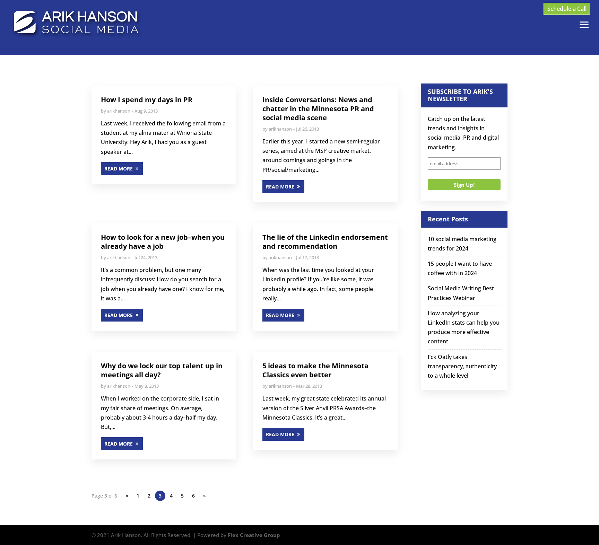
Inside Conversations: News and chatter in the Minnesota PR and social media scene (318, 108)
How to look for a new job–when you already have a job (163, 241)
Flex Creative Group (254, 534)
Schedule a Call (567, 8)
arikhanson (118, 111)
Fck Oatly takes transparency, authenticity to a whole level (462, 366)
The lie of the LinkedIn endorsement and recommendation (325, 241)
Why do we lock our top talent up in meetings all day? (162, 370)
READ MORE (118, 168)
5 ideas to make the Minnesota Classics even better (315, 370)
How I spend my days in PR (146, 99)
